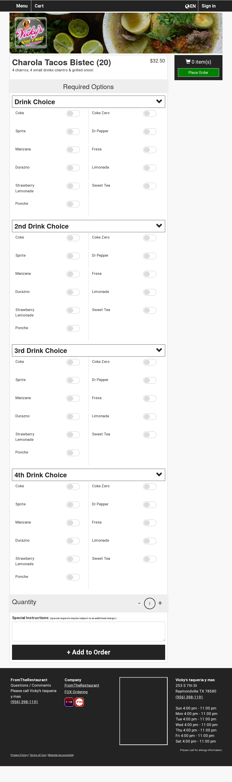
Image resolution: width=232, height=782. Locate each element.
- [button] (139, 603)
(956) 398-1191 (24, 702)
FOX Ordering (76, 692)
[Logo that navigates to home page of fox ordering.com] (79, 702)
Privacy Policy (19, 755)
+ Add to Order (88, 652)
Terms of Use (38, 755)
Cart (39, 6)
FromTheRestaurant (82, 685)
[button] (75, 113)
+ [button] (160, 603)
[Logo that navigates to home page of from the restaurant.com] (69, 702)
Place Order (198, 72)
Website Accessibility (61, 755)
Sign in (209, 6)
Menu (22, 6)
